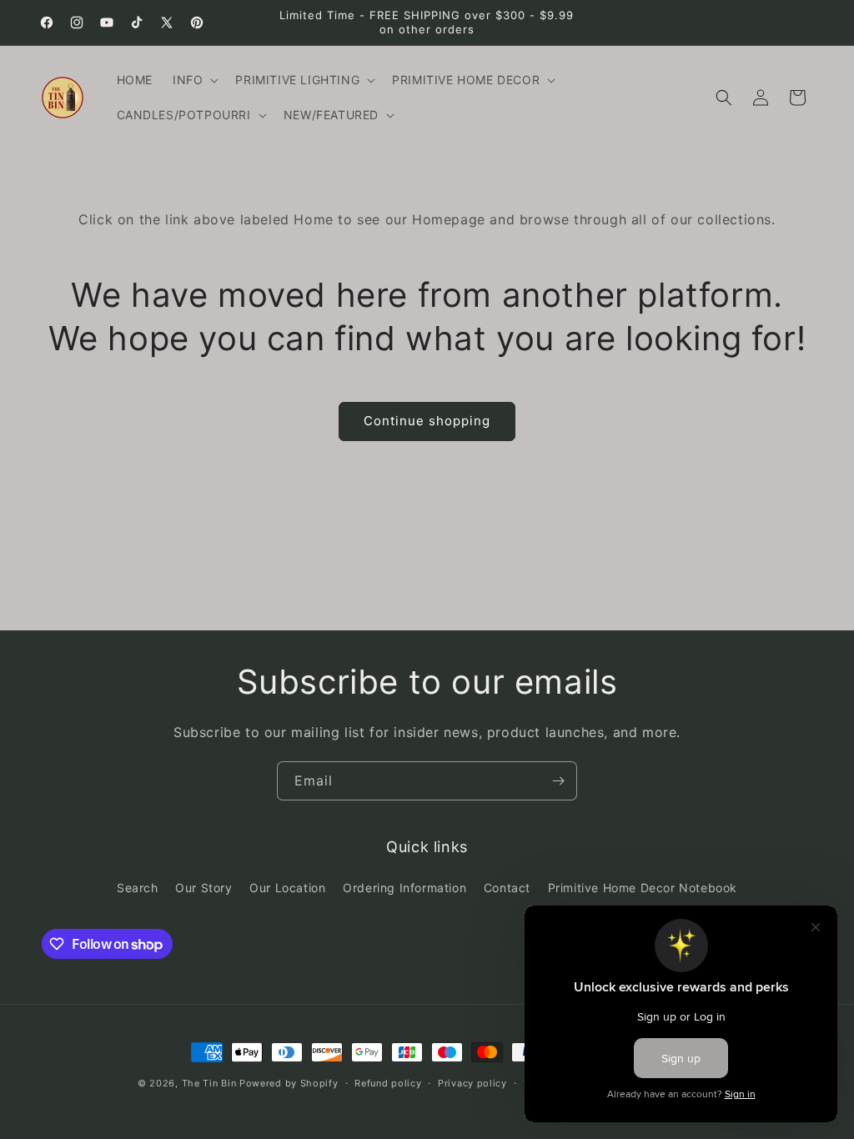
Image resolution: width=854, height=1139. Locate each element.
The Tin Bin (209, 1083)
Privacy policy (472, 1083)
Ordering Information (404, 888)
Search (137, 888)
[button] (194, 80)
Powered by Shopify (289, 1083)
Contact (507, 888)
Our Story (203, 888)
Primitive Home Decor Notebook (642, 888)
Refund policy (387, 1083)
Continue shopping (427, 421)
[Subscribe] (558, 780)
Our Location (287, 888)
